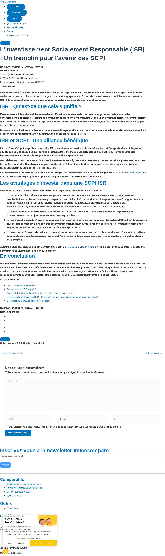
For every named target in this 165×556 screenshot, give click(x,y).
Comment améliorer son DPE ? (21, 285)
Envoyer (5, 464)
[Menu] (5, 43)
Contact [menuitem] (10, 31)
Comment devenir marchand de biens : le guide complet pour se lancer (41, 293)
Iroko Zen (119, 173)
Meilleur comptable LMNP (19, 492)
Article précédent (12, 353)
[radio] (86, 317)
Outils (14, 18)
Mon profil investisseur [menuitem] (17, 35)
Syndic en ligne (14, 495)
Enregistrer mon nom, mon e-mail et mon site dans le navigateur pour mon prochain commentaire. (65, 426)
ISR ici (82, 134)
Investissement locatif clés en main (24, 484)
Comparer (16, 6)
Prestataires (17, 12)
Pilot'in (19, 553)
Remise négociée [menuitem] (15, 27)
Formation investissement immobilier (24, 488)
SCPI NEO (87, 247)
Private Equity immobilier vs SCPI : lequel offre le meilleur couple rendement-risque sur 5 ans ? (52, 297)
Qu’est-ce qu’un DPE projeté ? (21, 289)
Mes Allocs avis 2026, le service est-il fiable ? (29, 301)
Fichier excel (13, 508)
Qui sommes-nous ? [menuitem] (16, 23)
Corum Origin (133, 173)
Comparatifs (12, 479)
